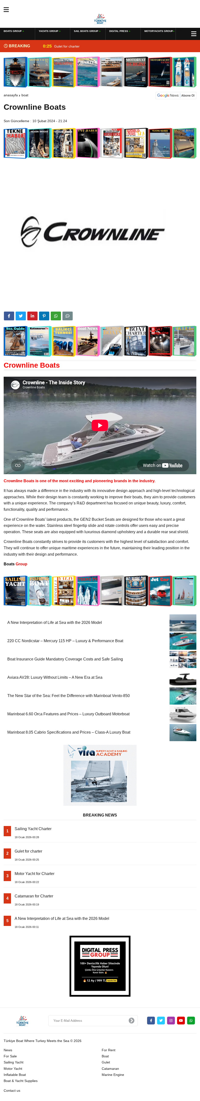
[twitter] (20, 316)
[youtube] (181, 1020)
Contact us (12, 1090)
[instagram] (171, 1020)
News (8, 1050)
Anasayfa (11, 95)
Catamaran (110, 1069)
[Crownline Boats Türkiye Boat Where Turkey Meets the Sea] (100, 18)
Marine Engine (113, 1075)
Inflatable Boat (15, 1075)
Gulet (106, 1062)
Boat (24, 95)
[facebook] (9, 316)
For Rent (108, 1050)
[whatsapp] (191, 1020)
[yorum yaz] (67, 316)
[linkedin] (32, 316)
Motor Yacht (13, 1069)
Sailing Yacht (13, 1062)
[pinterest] (44, 316)
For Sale (10, 1056)
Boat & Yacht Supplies (21, 1081)
